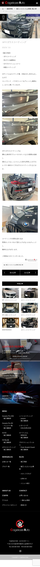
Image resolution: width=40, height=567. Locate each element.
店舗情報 (5, 495)
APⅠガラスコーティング (9, 300)
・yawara (22, 418)
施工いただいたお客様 (33, 15)
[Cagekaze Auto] (20, 536)
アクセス (5, 500)
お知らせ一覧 (6, 462)
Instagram (20, 550)
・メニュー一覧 (7, 425)
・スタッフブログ (25, 474)
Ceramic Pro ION (8, 416)
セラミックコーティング (28, 300)
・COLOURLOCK (25, 428)
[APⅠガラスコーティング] (11, 273)
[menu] (37, 3)
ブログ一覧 (6, 466)
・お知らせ (23, 478)
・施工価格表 (6, 418)
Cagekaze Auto (23, 557)
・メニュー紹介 (24, 483)
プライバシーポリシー (9, 505)
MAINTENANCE (7, 330)
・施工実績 (23, 462)
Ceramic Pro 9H (7, 423)
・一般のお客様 (24, 500)
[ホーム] (3, 8)
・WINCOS (23, 435)
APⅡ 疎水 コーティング (9, 315)
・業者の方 (23, 505)
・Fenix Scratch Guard (27, 447)
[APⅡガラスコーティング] (29, 273)
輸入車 (33, 17)
